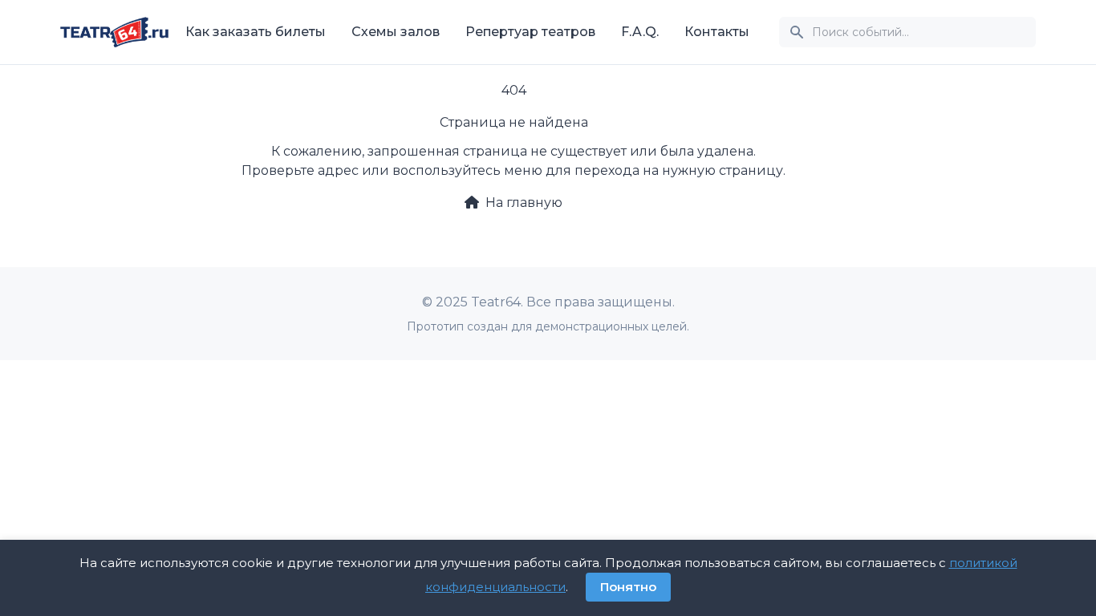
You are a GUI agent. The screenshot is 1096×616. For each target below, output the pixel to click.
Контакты (716, 31)
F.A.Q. (640, 31)
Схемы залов (395, 31)
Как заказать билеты (255, 31)
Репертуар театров (530, 31)
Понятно (628, 586)
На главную (523, 202)
